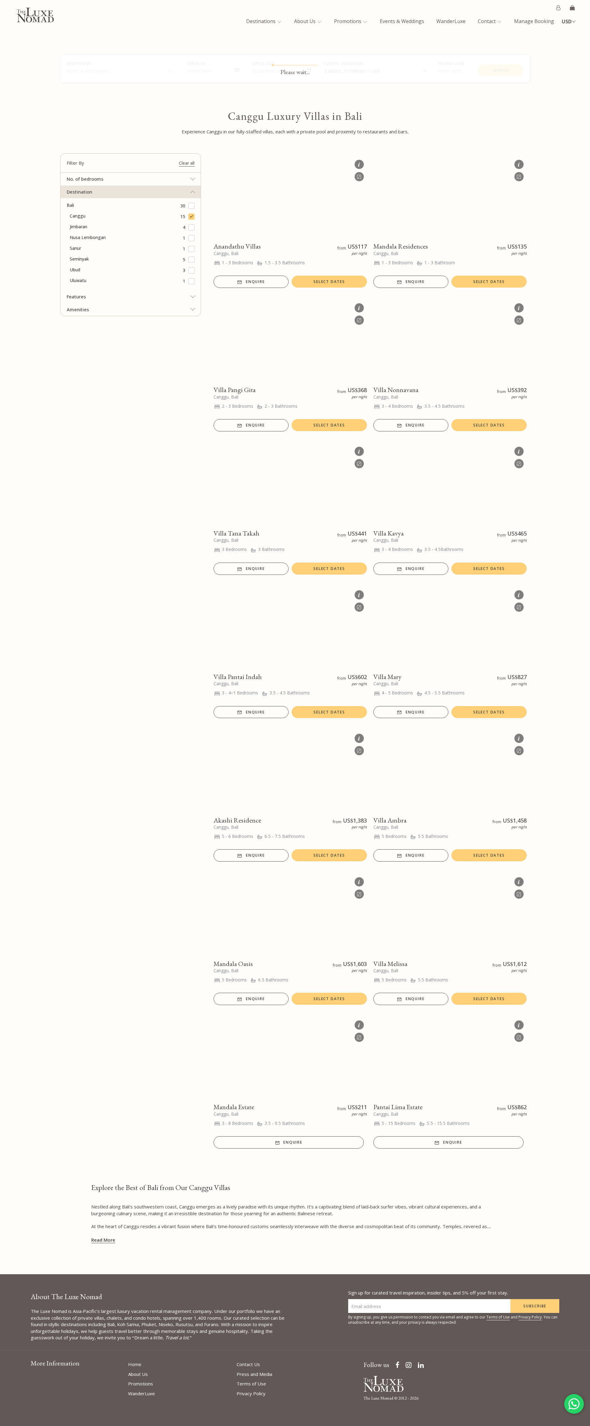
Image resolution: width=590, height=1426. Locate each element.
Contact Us (248, 1364)
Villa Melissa (390, 963)
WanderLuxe (451, 21)
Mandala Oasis (233, 963)
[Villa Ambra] (450, 771)
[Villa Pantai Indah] (290, 627)
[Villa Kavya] (450, 484)
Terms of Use (498, 1317)
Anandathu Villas (237, 246)
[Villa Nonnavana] (450, 340)
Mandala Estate (234, 1106)
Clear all (187, 163)
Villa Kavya (388, 533)
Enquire (255, 281)
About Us (305, 21)
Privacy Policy (530, 1317)
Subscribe (534, 1306)
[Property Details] (359, 163)
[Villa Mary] (450, 627)
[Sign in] (558, 8)
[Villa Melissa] (450, 914)
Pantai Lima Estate (398, 1106)
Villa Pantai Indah (238, 676)
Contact (487, 21)
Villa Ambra (390, 820)
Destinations (261, 21)
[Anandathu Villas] (290, 197)
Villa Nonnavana (396, 389)
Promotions (348, 21)
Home (134, 1364)
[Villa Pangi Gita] (290, 340)
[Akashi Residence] (290, 771)
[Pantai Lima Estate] (450, 1057)
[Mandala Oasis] (290, 914)
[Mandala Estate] (290, 1057)
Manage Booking (534, 21)
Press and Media (254, 1374)
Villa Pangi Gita (235, 389)
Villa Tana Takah (236, 533)
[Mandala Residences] (450, 197)
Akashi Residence (237, 820)
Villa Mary (387, 676)
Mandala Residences (400, 246)
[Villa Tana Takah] (290, 484)
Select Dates (329, 281)
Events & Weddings (402, 21)
